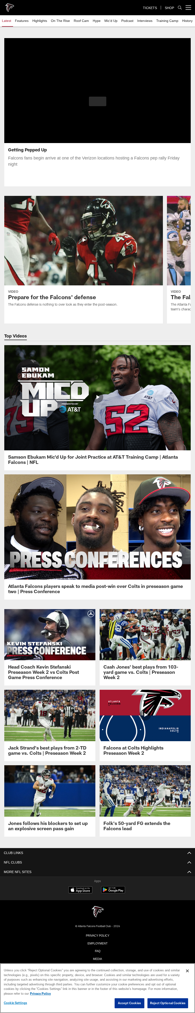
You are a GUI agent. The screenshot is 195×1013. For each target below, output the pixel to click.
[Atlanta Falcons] (97, 912)
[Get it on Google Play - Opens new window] (113, 892)
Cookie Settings (15, 1003)
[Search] (180, 8)
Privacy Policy (97, 935)
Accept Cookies (129, 1003)
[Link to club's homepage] (9, 6)
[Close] (187, 971)
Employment (97, 943)
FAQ (97, 950)
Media (97, 958)
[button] (97, 101)
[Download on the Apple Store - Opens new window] (80, 890)
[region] (97, 988)
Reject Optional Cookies (167, 1003)
